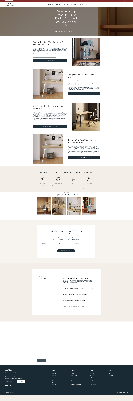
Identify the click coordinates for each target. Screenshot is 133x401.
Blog (91, 377)
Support (125, 1)
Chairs (72, 373)
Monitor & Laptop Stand (76, 384)
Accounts (92, 382)
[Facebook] (6, 385)
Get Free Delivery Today (84, 157)
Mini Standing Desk (55, 382)
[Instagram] (10, 385)
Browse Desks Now (66, 250)
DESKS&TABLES (67, 4)
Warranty (111, 380)
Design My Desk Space (50, 60)
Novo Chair (54, 373)
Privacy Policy (119, 392)
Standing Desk (55, 379)
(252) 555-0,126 (60, 239)
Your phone (77, 243)
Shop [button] (53, 370)
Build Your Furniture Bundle (50, 126)
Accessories (83, 4)
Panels (72, 379)
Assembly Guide (112, 377)
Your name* (44, 243)
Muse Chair (54, 375)
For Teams (9, 1)
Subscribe (41, 359)
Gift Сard (54, 384)
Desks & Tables (74, 375)
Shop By (50, 4)
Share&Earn (92, 380)
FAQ (109, 373)
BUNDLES (76, 4)
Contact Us (111, 375)
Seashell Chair (55, 377)
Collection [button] (73, 370)
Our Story (92, 375)
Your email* (61, 243)
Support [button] (110, 370)
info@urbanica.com (75, 239)
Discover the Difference (84, 93)
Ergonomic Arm (55, 380)
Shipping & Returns (112, 379)
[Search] (120, 4)
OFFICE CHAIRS (58, 4)
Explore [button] (91, 370)
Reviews (91, 379)
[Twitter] (8, 385)
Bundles (72, 377)
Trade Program (93, 384)
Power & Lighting (74, 382)
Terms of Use (125, 392)
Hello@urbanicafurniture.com (10, 374)
